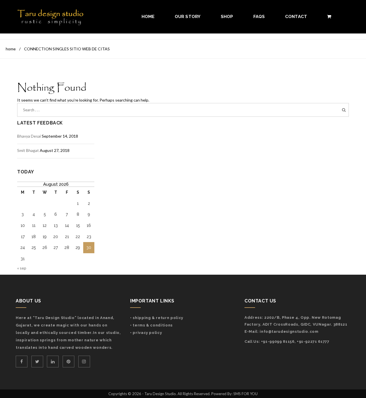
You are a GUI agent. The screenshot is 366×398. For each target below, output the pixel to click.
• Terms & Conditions (151, 325)
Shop (227, 16)
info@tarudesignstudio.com (289, 331)
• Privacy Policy (146, 332)
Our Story (188, 16)
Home (148, 16)
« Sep (21, 268)
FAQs (259, 16)
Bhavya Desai (29, 136)
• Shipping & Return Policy (156, 318)
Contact (296, 16)
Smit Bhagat (28, 150)
